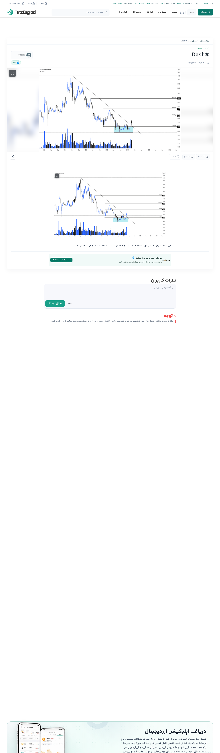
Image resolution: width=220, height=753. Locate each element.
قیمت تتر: (127, 3)
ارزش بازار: (154, 3)
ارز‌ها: (211, 3)
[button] (110, 110)
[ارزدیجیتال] (22, 12)
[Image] (110, 204)
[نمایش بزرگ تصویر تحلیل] (12, 73)
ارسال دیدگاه (55, 304)
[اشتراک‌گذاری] (13, 157)
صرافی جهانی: (169, 3)
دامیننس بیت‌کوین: (192, 3)
